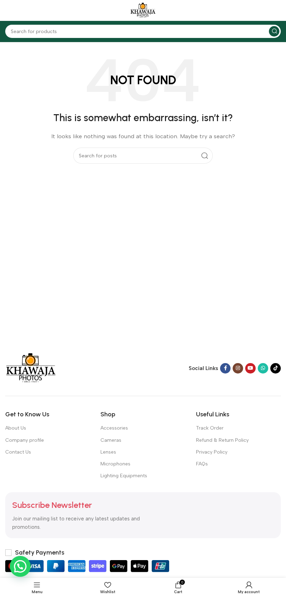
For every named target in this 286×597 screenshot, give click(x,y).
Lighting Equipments (123, 476)
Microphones (115, 464)
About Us (15, 428)
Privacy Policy (211, 452)
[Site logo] (143, 10)
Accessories (114, 428)
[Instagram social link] (238, 368)
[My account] (277, 10)
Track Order (210, 428)
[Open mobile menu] (9, 10)
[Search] (274, 31)
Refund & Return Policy (222, 440)
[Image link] (31, 368)
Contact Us (18, 452)
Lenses (108, 452)
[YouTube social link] (250, 368)
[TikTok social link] (275, 368)
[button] (20, 566)
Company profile (24, 440)
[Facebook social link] (225, 368)
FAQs (202, 464)
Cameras (110, 440)
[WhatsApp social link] (263, 368)
